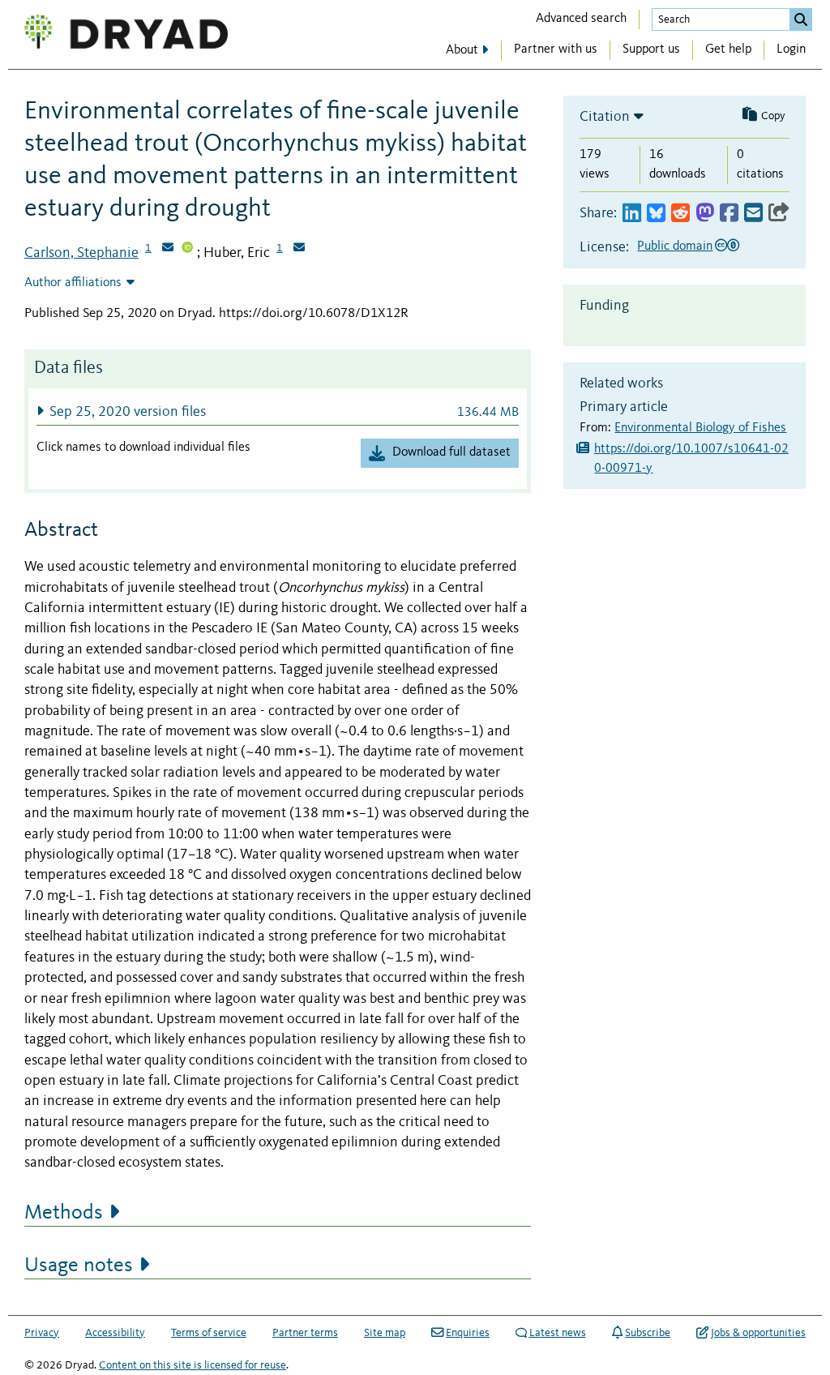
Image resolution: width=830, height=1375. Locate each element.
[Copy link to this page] (778, 214)
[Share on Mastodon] (704, 213)
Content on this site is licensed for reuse (192, 1365)
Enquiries (468, 1333)
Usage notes (78, 1265)
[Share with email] (753, 213)
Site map (384, 1333)
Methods (63, 1212)
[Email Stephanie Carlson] (168, 249)
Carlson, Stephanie (81, 253)
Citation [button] (605, 116)
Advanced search (581, 18)
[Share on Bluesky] (656, 213)
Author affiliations (73, 282)
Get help (728, 49)
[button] (277, 411)
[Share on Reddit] (680, 213)
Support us (651, 49)
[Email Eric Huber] (299, 249)
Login (791, 49)
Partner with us (555, 49)
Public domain (674, 246)
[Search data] (800, 19)
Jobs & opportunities (758, 1333)
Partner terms (305, 1333)
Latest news (557, 1333)
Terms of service (208, 1333)
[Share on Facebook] (729, 213)
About (462, 50)
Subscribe (647, 1333)
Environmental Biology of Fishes (700, 428)
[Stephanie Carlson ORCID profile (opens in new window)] (187, 249)
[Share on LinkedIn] (631, 213)
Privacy (41, 1333)
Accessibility (115, 1333)
